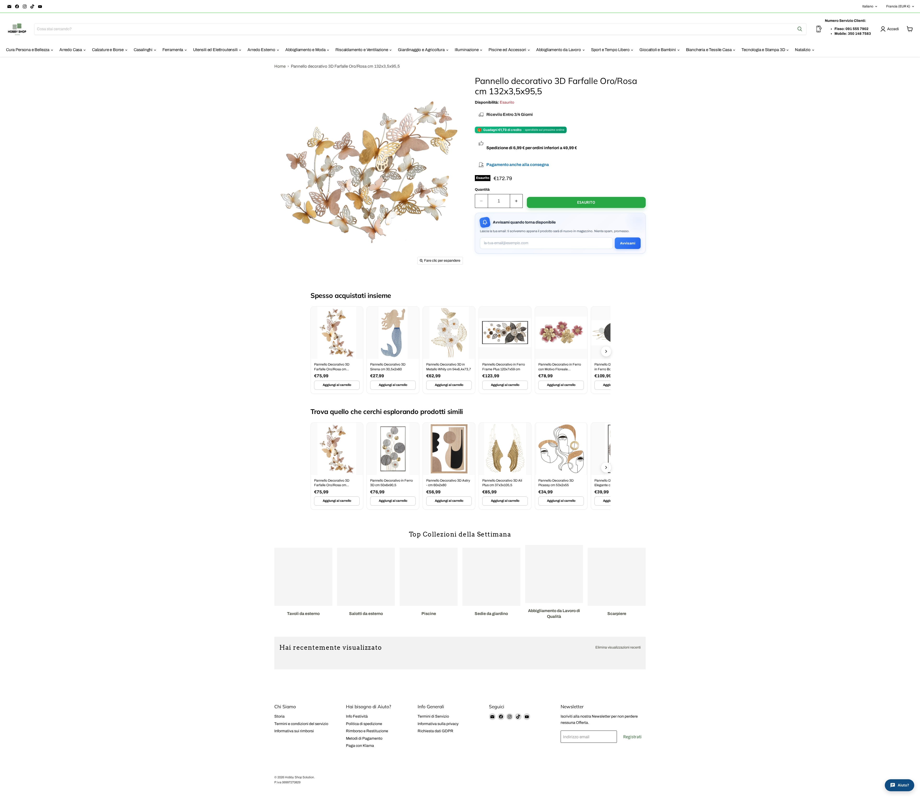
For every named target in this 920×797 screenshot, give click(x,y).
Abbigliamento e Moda (305, 49)
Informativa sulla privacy (438, 724)
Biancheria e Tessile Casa (709, 49)
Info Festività (357, 716)
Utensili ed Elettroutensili (215, 49)
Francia (898, 6)
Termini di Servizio (433, 716)
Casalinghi (143, 49)
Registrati (632, 736)
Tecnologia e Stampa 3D (764, 49)
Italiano (867, 6)
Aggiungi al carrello (337, 385)
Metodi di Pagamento (364, 738)
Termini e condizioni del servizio (301, 724)
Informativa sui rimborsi (294, 731)
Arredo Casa (71, 49)
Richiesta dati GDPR (435, 731)
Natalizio (803, 49)
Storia (279, 716)
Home (280, 66)
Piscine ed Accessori (508, 49)
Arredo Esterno (261, 49)
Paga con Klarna (360, 746)
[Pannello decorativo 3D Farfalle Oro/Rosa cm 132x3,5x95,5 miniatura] (286, 281)
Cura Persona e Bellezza (28, 49)
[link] (336, 350)
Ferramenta (173, 49)
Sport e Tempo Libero (610, 49)
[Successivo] (606, 351)
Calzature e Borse (108, 49)
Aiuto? (903, 785)
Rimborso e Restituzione (367, 731)
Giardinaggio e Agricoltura (421, 49)
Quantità (482, 189)
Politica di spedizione (364, 724)
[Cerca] (799, 29)
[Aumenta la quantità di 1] (516, 201)
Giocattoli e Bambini (658, 49)
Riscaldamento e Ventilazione (362, 49)
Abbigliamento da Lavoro (559, 49)
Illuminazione (467, 49)
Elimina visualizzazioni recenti (618, 647)
